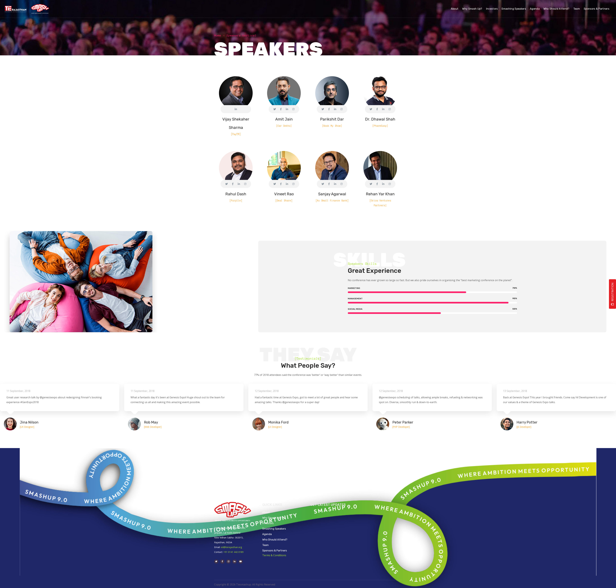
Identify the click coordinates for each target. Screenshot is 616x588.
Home (217, 35)
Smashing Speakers (274, 528)
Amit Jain (284, 119)
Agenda (267, 534)
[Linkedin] (234, 561)
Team (265, 545)
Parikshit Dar (332, 119)
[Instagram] (228, 561)
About (266, 512)
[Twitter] (216, 561)
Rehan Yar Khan (380, 194)
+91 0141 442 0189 (233, 551)
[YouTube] (241, 561)
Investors (268, 523)
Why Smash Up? (272, 517)
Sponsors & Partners (274, 550)
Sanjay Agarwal (332, 194)
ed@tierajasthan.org (231, 547)
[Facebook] (222, 561)
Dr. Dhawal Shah (380, 119)
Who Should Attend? (274, 539)
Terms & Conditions (274, 555)
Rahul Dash (235, 194)
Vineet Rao (284, 194)
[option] (184, 405)
